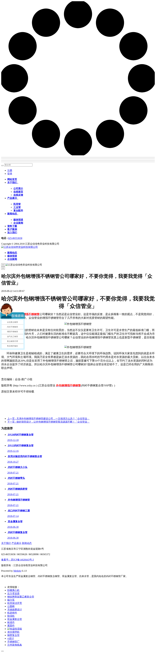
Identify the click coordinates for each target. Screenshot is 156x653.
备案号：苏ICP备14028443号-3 (17, 559)
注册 (9, 170)
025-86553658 (15, 238)
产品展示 (16, 543)
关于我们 (6, 543)
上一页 (48, 418)
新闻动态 (27, 543)
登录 (9, 173)
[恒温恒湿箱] (14, 628)
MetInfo (17, 571)
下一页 (48, 421)
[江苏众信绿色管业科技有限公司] (19, 247)
